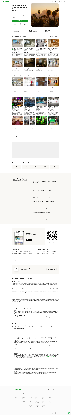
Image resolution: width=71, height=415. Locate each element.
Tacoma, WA (25, 255)
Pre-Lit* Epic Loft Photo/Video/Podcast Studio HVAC (17, 106)
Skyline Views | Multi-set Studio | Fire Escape (53, 48)
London (43, 401)
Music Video (30, 405)
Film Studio (37, 398)
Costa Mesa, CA (14, 255)
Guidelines (23, 398)
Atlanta (43, 397)
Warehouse (37, 405)
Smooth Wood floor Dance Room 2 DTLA (41, 87)
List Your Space (61, 1)
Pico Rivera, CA (30, 255)
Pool (36, 397)
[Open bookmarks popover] (22, 39)
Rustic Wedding (48, 255)
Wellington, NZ (14, 260)
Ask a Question (16, 183)
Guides (16, 397)
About (16, 394)
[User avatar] (66, 1)
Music (49, 394)
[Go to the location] (17, 43)
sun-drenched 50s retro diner (50, 356)
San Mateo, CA (31, 253)
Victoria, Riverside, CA (15, 251)
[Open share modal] (20, 39)
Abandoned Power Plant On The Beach (29, 106)
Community (23, 397)
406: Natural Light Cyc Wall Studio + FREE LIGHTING (17, 67)
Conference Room (51, 398)
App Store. (54, 242)
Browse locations (54, 1)
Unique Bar (52, 253)
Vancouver (43, 402)
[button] (69, 413)
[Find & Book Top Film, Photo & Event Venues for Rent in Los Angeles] (35, 150)
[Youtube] (53, 389)
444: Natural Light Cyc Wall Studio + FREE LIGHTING (17, 48)
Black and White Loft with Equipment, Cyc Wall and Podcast (29, 125)
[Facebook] (48, 389)
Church (36, 401)
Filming (52, 255)
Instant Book (51, 36)
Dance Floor (43, 253)
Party (29, 394)
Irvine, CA (21, 251)
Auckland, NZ (20, 253)
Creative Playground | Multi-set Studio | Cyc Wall (53, 87)
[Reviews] (55, 389)
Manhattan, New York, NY (27, 251)
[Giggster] (6, 1)
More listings (16, 136)
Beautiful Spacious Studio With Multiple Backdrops (29, 87)
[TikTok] (51, 389)
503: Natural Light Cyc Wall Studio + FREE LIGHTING (29, 48)
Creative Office (54, 251)
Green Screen (38, 251)
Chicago (43, 398)
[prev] (13, 43)
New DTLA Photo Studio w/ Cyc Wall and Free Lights (41, 48)
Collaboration (48, 251)
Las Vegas (43, 405)
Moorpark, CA (20, 255)
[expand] (58, 197)
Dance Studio (43, 251)
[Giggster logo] (18, 390)
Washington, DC (14, 253)
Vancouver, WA (25, 253)
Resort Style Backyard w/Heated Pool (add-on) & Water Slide (41, 106)
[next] (22, 43)
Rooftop (50, 397)
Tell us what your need (51, 269)
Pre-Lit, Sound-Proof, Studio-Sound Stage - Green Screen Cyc (41, 125)
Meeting (30, 402)
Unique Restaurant (39, 255)
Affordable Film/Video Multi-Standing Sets (41, 67)
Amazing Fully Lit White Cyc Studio (53, 106)
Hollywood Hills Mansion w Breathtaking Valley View (17, 87)
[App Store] (29, 240)
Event (29, 398)
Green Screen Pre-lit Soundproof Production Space (53, 125)
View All (30, 406)
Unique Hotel (48, 253)
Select (16, 398)
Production (30, 397)
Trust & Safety (24, 401)
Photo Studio (38, 253)
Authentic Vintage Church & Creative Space (17, 125)
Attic (44, 255)
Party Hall (50, 401)
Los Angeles (43, 394)
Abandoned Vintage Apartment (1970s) (29, 67)
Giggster (13, 383)
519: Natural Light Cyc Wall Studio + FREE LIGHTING (53, 67)
